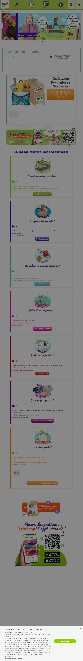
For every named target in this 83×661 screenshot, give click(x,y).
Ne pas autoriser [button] (65, 646)
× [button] (80, 628)
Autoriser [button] (65, 641)
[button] (28, 658)
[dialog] (41, 643)
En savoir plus (18, 656)
